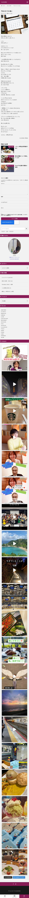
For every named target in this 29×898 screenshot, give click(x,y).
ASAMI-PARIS (3, 309)
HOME (3, 5)
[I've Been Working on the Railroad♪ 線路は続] (14, 729)
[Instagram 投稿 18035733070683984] (14, 517)
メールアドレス (4, 202)
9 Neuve (2, 328)
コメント (2, 183)
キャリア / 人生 (11, 165)
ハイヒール (11, 231)
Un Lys (2, 323)
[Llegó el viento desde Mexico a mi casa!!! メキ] (14, 623)
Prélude (2, 332)
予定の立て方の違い (17, 5)
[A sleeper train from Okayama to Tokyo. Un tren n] (14, 756)
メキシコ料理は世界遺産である (21, 147)
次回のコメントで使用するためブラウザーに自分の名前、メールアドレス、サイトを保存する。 (14, 215)
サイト (2, 207)
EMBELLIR (3, 315)
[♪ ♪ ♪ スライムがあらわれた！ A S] (14, 836)
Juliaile (2, 333)
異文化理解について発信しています (21, 156)
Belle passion (3, 313)
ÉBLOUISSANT (4, 320)
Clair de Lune (3, 325)
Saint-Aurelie (3, 321)
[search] (26, 228)
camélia (2, 316)
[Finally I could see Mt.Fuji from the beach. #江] (14, 703)
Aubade (2, 330)
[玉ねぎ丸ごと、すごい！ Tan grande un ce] (14, 782)
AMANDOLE (3, 335)
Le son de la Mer (4, 327)
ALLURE (2, 337)
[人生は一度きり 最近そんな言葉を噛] (14, 570)
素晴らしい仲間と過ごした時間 (8, 291)
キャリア (3, 231)
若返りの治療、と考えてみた (7, 281)
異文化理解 (9, 5)
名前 (2, 196)
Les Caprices (3, 311)
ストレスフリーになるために (7, 277)
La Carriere (18, 890)
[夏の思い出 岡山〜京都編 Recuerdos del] (14, 676)
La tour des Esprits (4, 318)
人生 (7, 231)
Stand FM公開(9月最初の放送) (21, 166)
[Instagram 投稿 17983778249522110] (14, 650)
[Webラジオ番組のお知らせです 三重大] (14, 464)
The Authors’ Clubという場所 (7, 284)
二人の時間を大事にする (6, 288)
